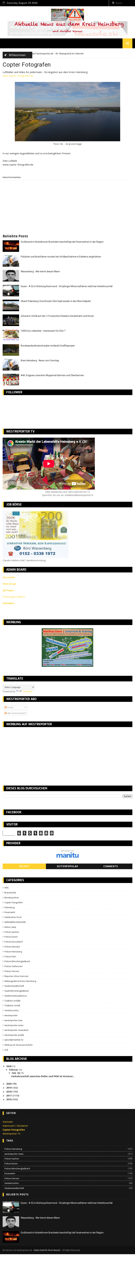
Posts (10, 707)
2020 (9, 1083)
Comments (110, 866)
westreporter (11, 1015)
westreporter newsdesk (16, 1030)
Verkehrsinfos (11, 1010)
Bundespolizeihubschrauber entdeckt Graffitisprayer (48, 345)
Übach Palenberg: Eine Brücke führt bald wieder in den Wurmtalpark (56, 301)
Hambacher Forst (13, 917)
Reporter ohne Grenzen (16, 976)
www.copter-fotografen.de (18, 75)
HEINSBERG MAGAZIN (15, 922)
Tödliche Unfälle (12, 1000)
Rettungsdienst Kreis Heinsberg (20, 981)
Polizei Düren (11, 936)
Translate (28, 691)
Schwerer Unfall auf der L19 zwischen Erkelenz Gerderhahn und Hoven (57, 316)
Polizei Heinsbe (12, 946)
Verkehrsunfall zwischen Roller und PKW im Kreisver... (43, 1076)
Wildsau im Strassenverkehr (18, 1044)
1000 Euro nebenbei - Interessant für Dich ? (43, 330)
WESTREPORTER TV (13, 1039)
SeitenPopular (67, 866)
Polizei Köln (10, 956)
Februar (14, 1069)
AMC (6, 887)
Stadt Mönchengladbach (16, 990)
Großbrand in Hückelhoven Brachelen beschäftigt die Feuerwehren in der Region (62, 241)
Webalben (8, 603)
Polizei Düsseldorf (13, 941)
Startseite (8, 1121)
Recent (24, 866)
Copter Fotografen (13, 902)
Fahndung (9, 907)
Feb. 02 (16, 1073)
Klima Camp (10, 927)
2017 (9, 1095)
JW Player (8, 590)
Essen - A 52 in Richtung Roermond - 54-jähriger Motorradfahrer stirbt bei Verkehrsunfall (66, 286)
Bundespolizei (11, 897)
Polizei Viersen (11, 971)
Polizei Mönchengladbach (17, 961)
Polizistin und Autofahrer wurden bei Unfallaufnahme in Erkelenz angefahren (61, 256)
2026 (9, 1066)
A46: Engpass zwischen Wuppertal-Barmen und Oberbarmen (52, 375)
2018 (9, 1091)
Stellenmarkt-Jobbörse (15, 995)
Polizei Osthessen (13, 966)
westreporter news (14, 1025)
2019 (9, 1087)
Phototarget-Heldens (14, 596)
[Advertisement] (30, 753)
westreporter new (13, 1020)
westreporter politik (14, 1034)
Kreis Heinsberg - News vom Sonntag (40, 360)
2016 (9, 1099)
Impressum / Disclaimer (15, 1125)
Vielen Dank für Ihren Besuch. (47, 1250)
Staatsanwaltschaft (14, 985)
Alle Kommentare (16, 713)
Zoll (6, 1049)
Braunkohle (10, 892)
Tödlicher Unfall (12, 1005)
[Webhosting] (67, 857)
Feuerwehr (9, 912)
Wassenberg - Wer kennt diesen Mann (40, 271)
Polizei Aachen (11, 931)
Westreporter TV (11, 1133)
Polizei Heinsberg (13, 951)
